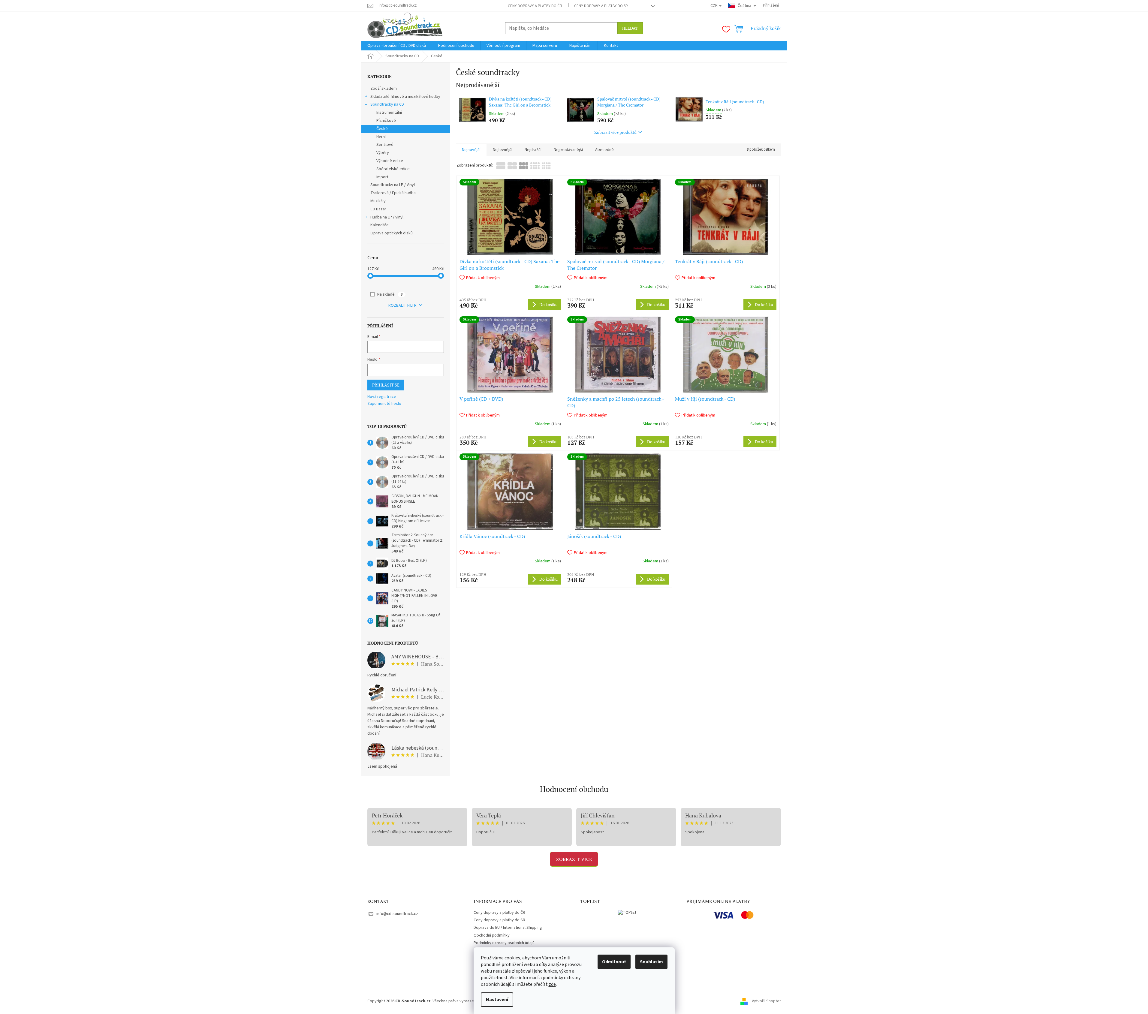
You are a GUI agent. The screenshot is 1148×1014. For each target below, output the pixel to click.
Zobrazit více (574, 859)
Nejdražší (533, 150)
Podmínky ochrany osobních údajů (504, 943)
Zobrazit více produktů (615, 132)
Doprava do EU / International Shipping (508, 928)
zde (552, 984)
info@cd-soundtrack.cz (397, 914)
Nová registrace (381, 397)
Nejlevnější (502, 150)
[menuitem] (396, 45)
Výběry (382, 153)
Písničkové (386, 121)
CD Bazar (378, 209)
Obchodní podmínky (492, 935)
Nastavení (497, 999)
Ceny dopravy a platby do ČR (535, 6)
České (382, 129)
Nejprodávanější (568, 150)
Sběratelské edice (393, 169)
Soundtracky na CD (387, 104)
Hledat (630, 28)
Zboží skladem (383, 89)
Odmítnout (614, 961)
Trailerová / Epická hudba (393, 193)
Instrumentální (389, 113)
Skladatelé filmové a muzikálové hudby (405, 97)
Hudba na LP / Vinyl (386, 217)
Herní (381, 137)
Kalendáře (379, 225)
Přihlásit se (385, 385)
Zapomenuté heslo (384, 404)
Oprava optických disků (391, 233)
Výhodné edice (389, 161)
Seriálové (384, 145)
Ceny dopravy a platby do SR (601, 6)
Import (382, 177)
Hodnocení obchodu (574, 789)
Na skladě (389, 294)
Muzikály (378, 201)
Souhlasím (651, 961)
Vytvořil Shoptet (766, 1001)
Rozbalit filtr (402, 305)
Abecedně (604, 150)
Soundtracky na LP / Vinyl (392, 185)
